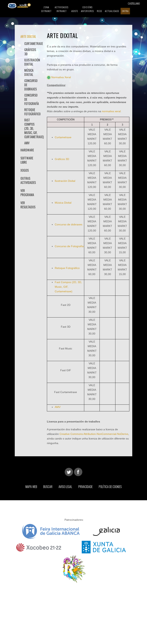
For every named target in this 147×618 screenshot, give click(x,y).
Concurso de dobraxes (31, 84)
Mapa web (31, 486)
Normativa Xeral (61, 77)
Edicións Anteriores (87, 9)
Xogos (24, 170)
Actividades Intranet (61, 9)
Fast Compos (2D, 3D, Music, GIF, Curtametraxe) (31, 128)
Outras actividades (28, 180)
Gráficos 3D (30, 51)
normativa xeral (111, 111)
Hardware (27, 150)
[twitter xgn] (69, 471)
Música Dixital (28, 72)
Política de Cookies (110, 486)
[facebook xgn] (78, 471)
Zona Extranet (46, 9)
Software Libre (26, 160)
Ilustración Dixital (31, 62)
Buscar (47, 486)
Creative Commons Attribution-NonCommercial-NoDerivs (94, 433)
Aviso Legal (65, 486)
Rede (99, 11)
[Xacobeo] (39, 546)
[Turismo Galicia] (106, 531)
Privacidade (85, 486)
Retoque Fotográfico (31, 111)
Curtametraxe (31, 43)
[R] (74, 568)
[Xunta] (103, 546)
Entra (125, 11)
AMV (26, 143)
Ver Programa (27, 192)
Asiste (74, 11)
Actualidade (112, 11)
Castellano (134, 3)
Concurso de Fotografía (31, 99)
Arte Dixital (28, 36)
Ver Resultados (27, 205)
